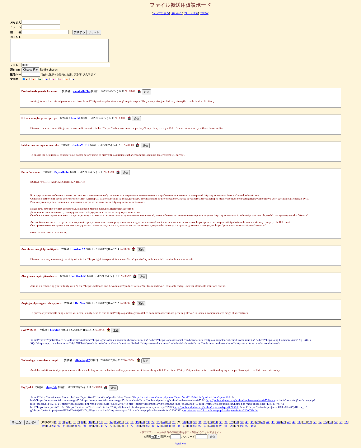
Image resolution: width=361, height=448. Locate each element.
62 (53, 425)
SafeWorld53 (78, 276)
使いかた (176, 13)
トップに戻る (161, 13)
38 (236, 422)
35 (220, 422)
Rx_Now (80, 303)
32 (205, 422)
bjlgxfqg (55, 329)
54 (320, 422)
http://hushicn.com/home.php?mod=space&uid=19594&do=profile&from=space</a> (182, 397)
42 (257, 422)
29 (189, 422)
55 (325, 422)
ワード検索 (191, 13)
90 (199, 425)
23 (158, 422)
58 (340, 422)
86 (179, 425)
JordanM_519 (80, 145)
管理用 (204, 13)
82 (158, 425)
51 (304, 422)
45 (273, 422)
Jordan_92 (78, 249)
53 (314, 422)
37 (231, 422)
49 (293, 422)
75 (121, 425)
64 (64, 425)
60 (43, 425)
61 (48, 425)
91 (205, 425)
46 (278, 422)
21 (147, 422)
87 (184, 425)
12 (100, 422)
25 (168, 422)
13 (105, 422)
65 (69, 425)
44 (267, 422)
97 (236, 425)
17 (126, 422)
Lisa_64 (75, 118)
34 (215, 422)
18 (132, 422)
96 (231, 425)
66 (74, 425)
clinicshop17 (82, 360)
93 (215, 425)
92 (210, 425)
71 (100, 425)
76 (126, 425)
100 (253, 425)
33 (210, 422)
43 (262, 422)
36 (226, 422)
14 (111, 422)
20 (142, 422)
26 (173, 422)
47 (283, 422)
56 (330, 422)
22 (152, 422)
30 (194, 422)
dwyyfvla (51, 387)
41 (252, 422)
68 (85, 425)
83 (163, 425)
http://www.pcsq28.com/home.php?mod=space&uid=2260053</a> (220, 410)
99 (246, 425)
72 (105, 425)
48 (288, 422)
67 (79, 425)
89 (194, 425)
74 (116, 425)
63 (58, 425)
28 (184, 422)
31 (199, 422)
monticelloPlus (81, 91)
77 (132, 425)
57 (335, 422)
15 (116, 422)
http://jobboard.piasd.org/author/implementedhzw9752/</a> (240, 400)
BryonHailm (61, 172)
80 (147, 425)
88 (189, 425)
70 (95, 425)
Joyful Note (180, 443)
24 (163, 422)
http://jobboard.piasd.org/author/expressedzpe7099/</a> (206, 407)
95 (226, 425)
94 (220, 425)
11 (95, 422)
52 (309, 422)
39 (241, 422)
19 (137, 422)
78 (137, 425)
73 (111, 425)
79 (142, 425)
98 (241, 425)
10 (90, 422)
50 (299, 422)
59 (346, 422)
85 (173, 425)
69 (90, 425)
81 (152, 425)
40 (246, 422)
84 (168, 425)
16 (121, 422)
